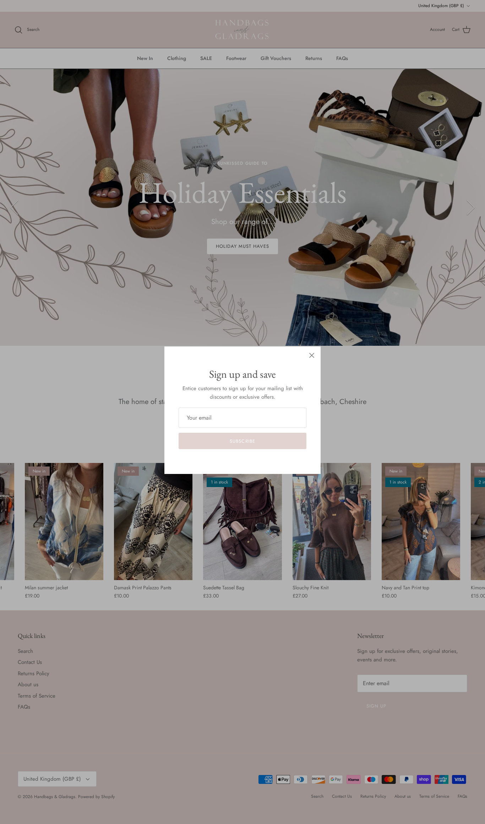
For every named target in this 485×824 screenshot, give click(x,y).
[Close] (312, 355)
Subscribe (242, 441)
